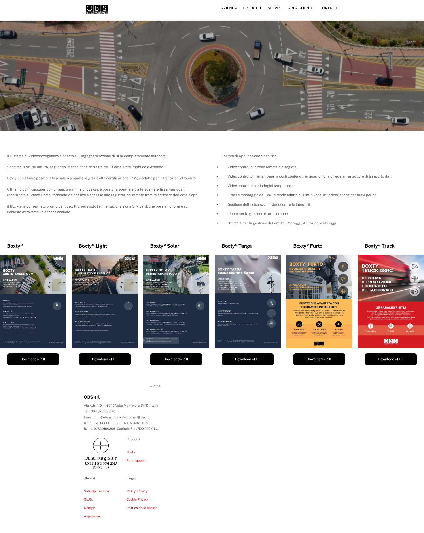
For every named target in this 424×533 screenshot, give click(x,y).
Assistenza (92, 516)
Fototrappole (136, 460)
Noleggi (90, 508)
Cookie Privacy (138, 499)
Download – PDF (33, 359)
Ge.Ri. (88, 499)
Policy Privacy (137, 491)
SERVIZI (275, 8)
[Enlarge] (60, 260)
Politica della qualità (142, 508)
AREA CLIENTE (300, 8)
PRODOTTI (252, 8)
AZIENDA (229, 8)
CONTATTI (328, 8)
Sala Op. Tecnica (96, 491)
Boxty (131, 452)
